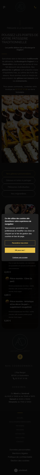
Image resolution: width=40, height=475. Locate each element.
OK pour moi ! (20, 250)
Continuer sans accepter (20, 257)
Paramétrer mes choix (20, 243)
